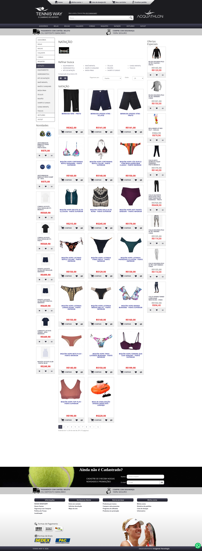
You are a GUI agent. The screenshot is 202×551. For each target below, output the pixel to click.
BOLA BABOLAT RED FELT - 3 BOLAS (155, 129)
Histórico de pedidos (144, 506)
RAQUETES (104, 26)
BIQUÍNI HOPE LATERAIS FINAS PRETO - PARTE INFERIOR (101, 259)
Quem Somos (39, 506)
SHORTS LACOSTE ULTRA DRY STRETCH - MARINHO (45, 301)
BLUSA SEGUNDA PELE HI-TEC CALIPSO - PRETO (156, 63)
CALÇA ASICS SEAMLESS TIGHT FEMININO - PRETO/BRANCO (154, 162)
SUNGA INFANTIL (43, 107)
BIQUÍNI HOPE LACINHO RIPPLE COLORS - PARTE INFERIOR (71, 259)
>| (98, 427)
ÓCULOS (40, 95)
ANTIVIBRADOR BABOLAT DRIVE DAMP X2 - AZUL (45, 177)
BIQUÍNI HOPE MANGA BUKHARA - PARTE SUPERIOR (130, 307)
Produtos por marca (109, 504)
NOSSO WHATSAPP (41, 504)
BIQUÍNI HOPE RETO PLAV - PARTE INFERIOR (71, 355)
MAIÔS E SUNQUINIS (44, 86)
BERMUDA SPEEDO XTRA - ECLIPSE (101, 114)
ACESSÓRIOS (43, 26)
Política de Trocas (40, 511)
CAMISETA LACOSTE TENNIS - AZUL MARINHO (44, 332)
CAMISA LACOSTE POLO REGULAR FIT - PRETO (45, 239)
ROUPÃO (40, 99)
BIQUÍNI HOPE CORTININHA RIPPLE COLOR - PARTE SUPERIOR (101, 163)
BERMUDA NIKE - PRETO (71, 114)
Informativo (141, 511)
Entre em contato (75, 504)
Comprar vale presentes (111, 506)
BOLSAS (67, 26)
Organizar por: (94, 77)
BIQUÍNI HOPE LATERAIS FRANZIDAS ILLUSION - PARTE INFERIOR (131, 259)
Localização (38, 513)
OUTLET (143, 26)
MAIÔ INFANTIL (43, 82)
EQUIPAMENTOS (43, 70)
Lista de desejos (142, 509)
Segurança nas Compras (42, 509)
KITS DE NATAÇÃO (43, 78)
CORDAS (92, 26)
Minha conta (141, 504)
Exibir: (127, 77)
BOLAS (56, 26)
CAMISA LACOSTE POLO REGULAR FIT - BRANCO (45, 208)
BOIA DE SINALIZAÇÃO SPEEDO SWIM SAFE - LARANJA (101, 403)
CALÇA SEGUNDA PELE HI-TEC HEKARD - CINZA (156, 231)
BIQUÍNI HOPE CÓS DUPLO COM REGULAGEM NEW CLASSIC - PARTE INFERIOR (130, 163)
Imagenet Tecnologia (161, 548)
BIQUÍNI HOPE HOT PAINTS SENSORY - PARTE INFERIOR (130, 211)
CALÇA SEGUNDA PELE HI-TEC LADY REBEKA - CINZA (156, 265)
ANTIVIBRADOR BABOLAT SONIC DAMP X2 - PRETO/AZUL (43, 145)
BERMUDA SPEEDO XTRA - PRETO (130, 114)
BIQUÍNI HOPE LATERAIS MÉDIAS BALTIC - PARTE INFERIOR (101, 307)
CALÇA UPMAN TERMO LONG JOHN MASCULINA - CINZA (156, 298)
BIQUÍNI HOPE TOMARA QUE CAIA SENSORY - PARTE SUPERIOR (130, 355)
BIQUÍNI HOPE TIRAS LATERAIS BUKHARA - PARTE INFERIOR (101, 355)
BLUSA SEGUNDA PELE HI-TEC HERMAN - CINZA (156, 96)
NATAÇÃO (117, 26)
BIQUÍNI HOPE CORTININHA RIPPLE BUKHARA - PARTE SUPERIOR (71, 163)
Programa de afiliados (110, 509)
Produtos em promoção (111, 511)
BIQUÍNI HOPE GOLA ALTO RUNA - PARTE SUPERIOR (101, 211)
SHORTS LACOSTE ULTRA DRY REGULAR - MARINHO (45, 270)
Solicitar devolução (75, 506)
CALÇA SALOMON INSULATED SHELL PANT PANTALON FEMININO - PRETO (155, 197)
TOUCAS (40, 111)
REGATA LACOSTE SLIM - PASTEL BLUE (45, 362)
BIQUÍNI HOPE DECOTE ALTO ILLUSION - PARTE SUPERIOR (71, 211)
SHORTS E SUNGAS (44, 103)
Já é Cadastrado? (91, 13)
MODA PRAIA (42, 90)
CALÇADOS (79, 26)
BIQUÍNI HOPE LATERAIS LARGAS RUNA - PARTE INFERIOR (71, 307)
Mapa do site (73, 509)
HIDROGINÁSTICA (43, 74)
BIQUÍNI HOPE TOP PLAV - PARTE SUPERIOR (71, 403)
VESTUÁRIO (130, 26)
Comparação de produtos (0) (67, 74)
